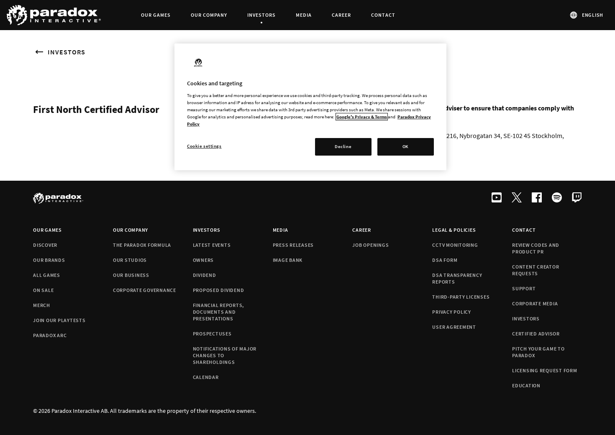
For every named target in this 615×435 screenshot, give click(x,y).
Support (524, 288)
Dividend (204, 275)
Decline (343, 146)
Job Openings (370, 245)
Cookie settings (204, 146)
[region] (310, 107)
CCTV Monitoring (455, 245)
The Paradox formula (142, 245)
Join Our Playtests (59, 320)
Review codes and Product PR (535, 248)
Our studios (130, 260)
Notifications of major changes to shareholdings (225, 355)
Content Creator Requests (535, 270)
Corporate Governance (144, 290)
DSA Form (444, 260)
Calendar (206, 377)
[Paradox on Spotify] (557, 198)
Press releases (293, 245)
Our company (130, 230)
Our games (47, 230)
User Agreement (454, 327)
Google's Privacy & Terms (361, 117)
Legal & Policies (454, 230)
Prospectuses (212, 333)
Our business (131, 275)
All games (46, 275)
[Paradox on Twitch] (577, 198)
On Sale (43, 290)
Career (361, 230)
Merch (41, 305)
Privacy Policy (451, 312)
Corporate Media (535, 303)
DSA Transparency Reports (457, 278)
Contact (524, 230)
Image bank (288, 260)
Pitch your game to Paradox (538, 351)
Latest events (212, 245)
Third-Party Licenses (460, 297)
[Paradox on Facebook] (537, 198)
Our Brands (49, 260)
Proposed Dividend (218, 290)
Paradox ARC (50, 335)
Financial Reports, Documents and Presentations (218, 312)
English (592, 15)
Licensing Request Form (544, 370)
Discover (45, 245)
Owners (203, 260)
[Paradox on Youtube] (497, 198)
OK (405, 146)
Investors (66, 52)
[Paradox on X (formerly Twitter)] (517, 198)
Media (280, 230)
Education (526, 385)
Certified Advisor (536, 333)
